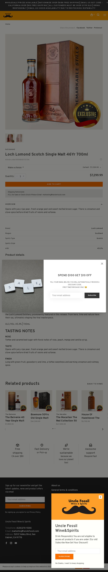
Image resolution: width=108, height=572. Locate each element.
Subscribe (64, 556)
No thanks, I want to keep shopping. (69, 563)
